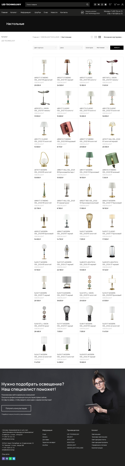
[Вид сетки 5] (95, 37)
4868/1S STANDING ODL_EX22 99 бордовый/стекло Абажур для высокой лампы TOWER (66, 142)
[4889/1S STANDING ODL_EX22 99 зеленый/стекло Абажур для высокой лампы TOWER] (112, 159)
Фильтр (117, 47)
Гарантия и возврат (48, 442)
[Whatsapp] (102, 4)
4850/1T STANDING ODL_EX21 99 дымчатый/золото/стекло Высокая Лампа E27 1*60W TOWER (43, 81)
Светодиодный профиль (100, 442)
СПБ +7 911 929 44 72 (115, 13)
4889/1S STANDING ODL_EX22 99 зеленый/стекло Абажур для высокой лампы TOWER (111, 173)
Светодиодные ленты (99, 440)
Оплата (44, 437)
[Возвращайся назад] (3, 24)
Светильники (96, 434)
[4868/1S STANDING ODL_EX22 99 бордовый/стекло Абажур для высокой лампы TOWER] (67, 128)
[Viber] (95, 4)
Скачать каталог (90, 11)
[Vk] (98, 4)
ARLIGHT (70, 437)
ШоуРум (45, 445)
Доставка (45, 440)
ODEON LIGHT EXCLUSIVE (50, 37)
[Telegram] (105, 4)
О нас (44, 434)
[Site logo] (11, 4)
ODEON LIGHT (39, 83)
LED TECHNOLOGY (8, 41)
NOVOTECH (71, 442)
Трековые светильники (99, 437)
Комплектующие (97, 448)
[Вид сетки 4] (99, 37)
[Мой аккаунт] (123, 4)
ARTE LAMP (71, 440)
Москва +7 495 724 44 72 (113, 11)
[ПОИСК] (87, 4)
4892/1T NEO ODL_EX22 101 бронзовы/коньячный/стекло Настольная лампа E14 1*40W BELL (89, 204)
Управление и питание (99, 445)
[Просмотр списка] (92, 37)
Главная (36, 37)
